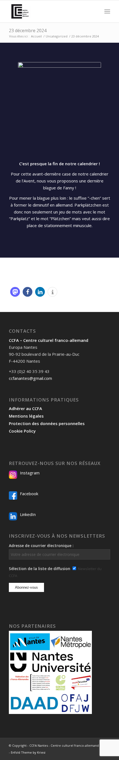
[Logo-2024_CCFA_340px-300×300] (49, 11)
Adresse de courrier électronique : (41, 545)
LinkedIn (28, 514)
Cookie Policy (22, 431)
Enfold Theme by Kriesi (28, 752)
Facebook (29, 493)
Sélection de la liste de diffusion (39, 568)
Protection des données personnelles (47, 423)
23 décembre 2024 (27, 30)
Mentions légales (26, 416)
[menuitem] (95, 11)
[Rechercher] (95, 11)
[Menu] (107, 11)
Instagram (30, 473)
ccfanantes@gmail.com (30, 378)
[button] (15, 292)
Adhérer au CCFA (25, 408)
